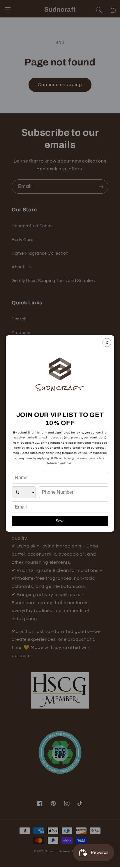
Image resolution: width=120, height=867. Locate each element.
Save (60, 521)
